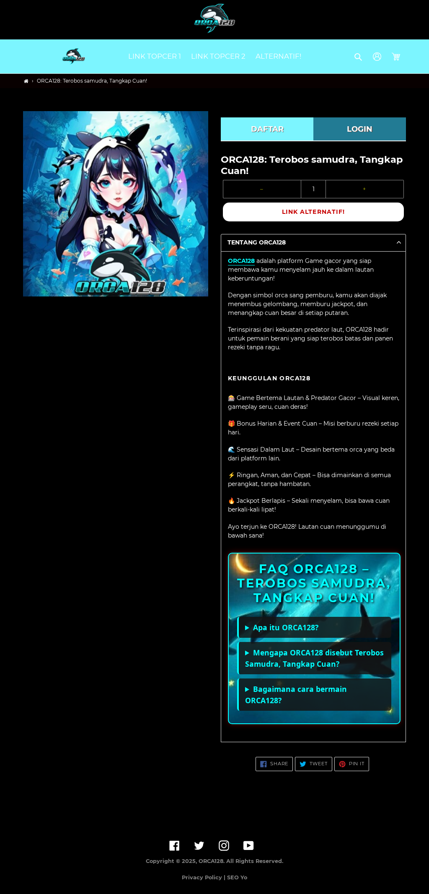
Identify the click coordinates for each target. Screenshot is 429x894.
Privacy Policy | (204, 877)
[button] (358, 56)
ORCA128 (241, 261)
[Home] (26, 81)
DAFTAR (267, 129)
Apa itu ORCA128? (285, 627)
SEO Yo (237, 877)
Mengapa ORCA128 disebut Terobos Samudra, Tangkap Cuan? (314, 657)
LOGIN (359, 129)
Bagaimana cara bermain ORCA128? (296, 694)
